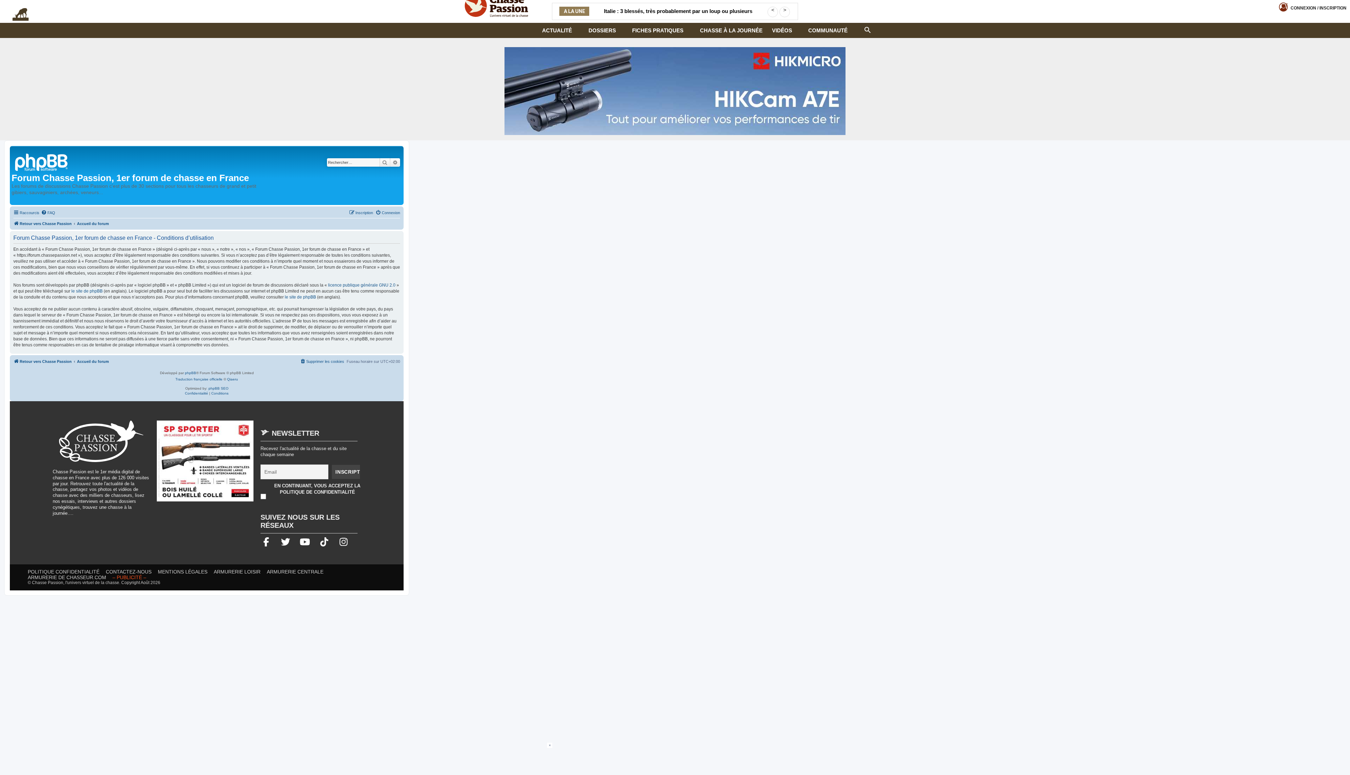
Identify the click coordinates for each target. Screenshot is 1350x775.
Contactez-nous (129, 572)
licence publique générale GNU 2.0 (362, 285)
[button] (868, 29)
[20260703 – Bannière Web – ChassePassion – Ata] (205, 464)
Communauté (828, 30)
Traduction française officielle (199, 379)
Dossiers (602, 30)
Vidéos (782, 30)
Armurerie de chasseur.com (67, 577)
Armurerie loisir (237, 572)
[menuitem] (48, 213)
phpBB (190, 373)
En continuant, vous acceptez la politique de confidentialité (317, 489)
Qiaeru (232, 379)
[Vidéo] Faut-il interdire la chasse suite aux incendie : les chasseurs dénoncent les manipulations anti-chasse (678, 15)
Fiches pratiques (657, 30)
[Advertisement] (675, 758)
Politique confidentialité (63, 572)
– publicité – (129, 577)
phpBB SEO (218, 388)
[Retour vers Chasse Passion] (42, 161)
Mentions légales (182, 572)
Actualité (557, 30)
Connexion (1318, 8)
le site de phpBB (87, 291)
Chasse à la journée (731, 30)
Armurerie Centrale (295, 572)
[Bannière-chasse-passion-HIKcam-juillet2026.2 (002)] (675, 91)
